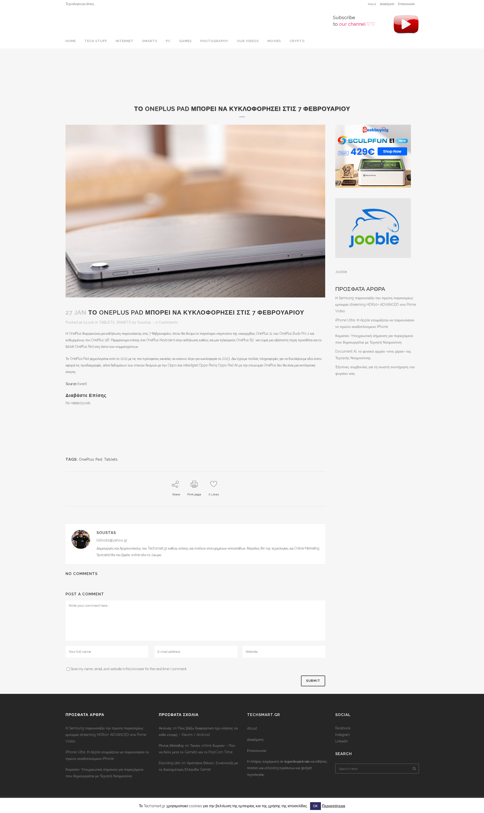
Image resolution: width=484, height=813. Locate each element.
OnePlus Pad (90, 459)
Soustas (144, 322)
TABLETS (107, 322)
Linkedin (341, 741)
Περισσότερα (333, 806)
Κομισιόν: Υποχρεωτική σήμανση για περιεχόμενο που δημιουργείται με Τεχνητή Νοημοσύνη (104, 772)
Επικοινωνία (406, 4)
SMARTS (123, 322)
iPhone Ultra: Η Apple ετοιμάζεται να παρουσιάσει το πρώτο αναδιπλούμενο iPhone (107, 755)
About (372, 4)
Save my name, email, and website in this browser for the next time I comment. (129, 669)
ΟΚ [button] (315, 806)
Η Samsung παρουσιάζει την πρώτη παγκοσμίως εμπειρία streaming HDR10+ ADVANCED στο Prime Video (375, 304)
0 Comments (167, 322)
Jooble (341, 272)
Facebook (342, 728)
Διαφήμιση (387, 4)
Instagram (342, 735)
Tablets (111, 459)
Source (71, 384)
